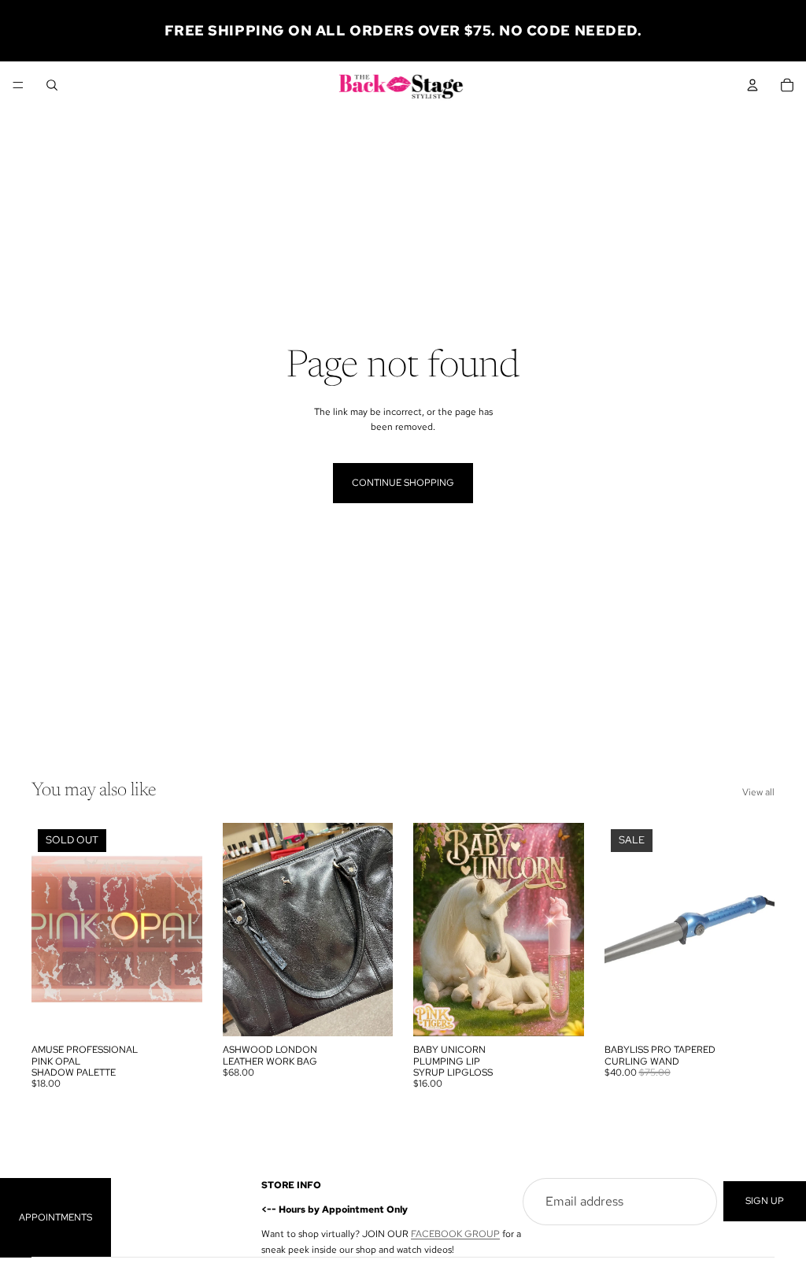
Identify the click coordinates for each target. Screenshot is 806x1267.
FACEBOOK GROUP (455, 1234)
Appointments (55, 1216)
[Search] (52, 85)
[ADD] (368, 1012)
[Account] (752, 85)
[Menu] (18, 85)
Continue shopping (403, 482)
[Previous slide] (240, 930)
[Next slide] (375, 930)
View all (758, 792)
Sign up (764, 1201)
